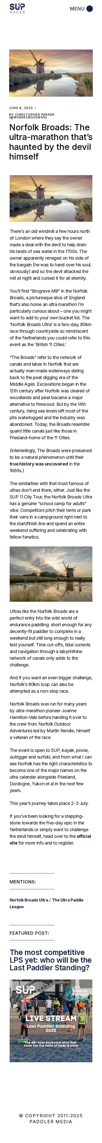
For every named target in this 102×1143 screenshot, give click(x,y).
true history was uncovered (39, 463)
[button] (51, 73)
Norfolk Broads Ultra (29, 900)
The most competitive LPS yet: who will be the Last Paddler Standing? (51, 960)
